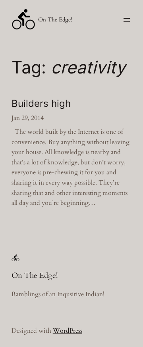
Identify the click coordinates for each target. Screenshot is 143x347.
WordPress (67, 330)
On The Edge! (55, 19)
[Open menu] (126, 20)
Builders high (41, 103)
